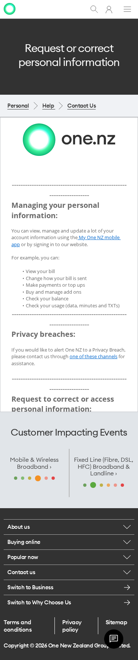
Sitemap (116, 622)
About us (18, 526)
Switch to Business (30, 587)
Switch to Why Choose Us (39, 602)
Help (48, 105)
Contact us (21, 572)
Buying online (23, 541)
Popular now (22, 557)
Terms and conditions (18, 625)
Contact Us (81, 105)
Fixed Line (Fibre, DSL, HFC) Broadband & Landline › (103, 466)
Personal (18, 105)
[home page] (9, 9)
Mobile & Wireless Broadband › (34, 463)
